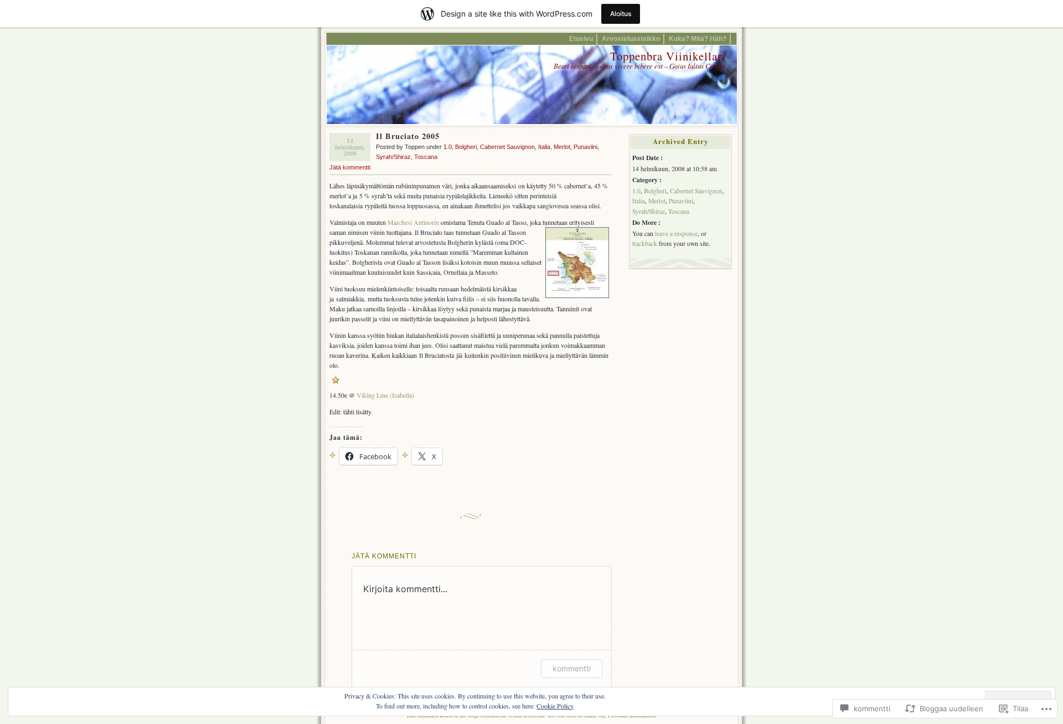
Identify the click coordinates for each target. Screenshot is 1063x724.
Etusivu (581, 38)
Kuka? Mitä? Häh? (697, 38)
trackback (644, 243)
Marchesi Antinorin (413, 222)
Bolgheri (466, 146)
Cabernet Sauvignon (507, 146)
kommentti (572, 668)
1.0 (447, 146)
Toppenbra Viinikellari (668, 56)
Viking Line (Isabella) (385, 395)
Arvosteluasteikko (631, 38)
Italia (544, 146)
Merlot (562, 146)
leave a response (676, 233)
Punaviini (585, 146)
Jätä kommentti (349, 167)
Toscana (425, 156)
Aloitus (620, 13)
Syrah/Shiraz (393, 156)
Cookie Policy (555, 705)
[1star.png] (335, 380)
